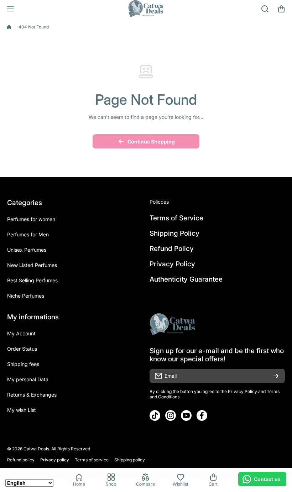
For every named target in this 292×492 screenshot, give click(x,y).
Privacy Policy (242, 391)
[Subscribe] (276, 376)
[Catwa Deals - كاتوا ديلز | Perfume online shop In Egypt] (146, 9)
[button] (281, 8)
